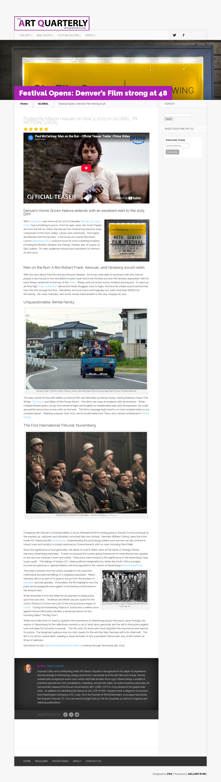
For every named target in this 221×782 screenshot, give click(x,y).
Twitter (77, 714)
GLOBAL (43, 104)
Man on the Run (36, 267)
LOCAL (51, 122)
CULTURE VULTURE (68, 35)
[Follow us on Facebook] (183, 35)
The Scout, (38, 401)
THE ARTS (25, 35)
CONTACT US (93, 761)
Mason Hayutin (60, 118)
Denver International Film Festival (63, 645)
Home (24, 104)
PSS (169, 774)
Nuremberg (59, 540)
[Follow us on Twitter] (174, 35)
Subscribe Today (175, 140)
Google (65, 714)
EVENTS (89, 35)
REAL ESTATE (44, 35)
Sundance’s (35, 221)
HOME (27, 761)
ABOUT (77, 761)
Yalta (26, 607)
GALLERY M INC (197, 774)
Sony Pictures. (111, 515)
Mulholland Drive (41, 240)
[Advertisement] (86, 733)
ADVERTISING (60, 761)
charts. (72, 282)
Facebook (71, 714)
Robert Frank (72, 267)
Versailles (28, 582)
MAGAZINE (41, 761)
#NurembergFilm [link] (131, 565)
